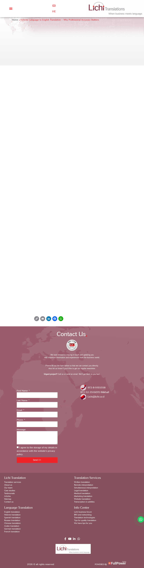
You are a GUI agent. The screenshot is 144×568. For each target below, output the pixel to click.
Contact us (8, 502)
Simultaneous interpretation (86, 488)
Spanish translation (12, 517)
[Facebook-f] (65, 539)
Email (20, 410)
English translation (12, 512)
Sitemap (7, 499)
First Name (22, 391)
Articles (7, 496)
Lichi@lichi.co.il (96, 396)
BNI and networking (83, 515)
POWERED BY (101, 564)
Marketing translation (83, 496)
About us (8, 485)
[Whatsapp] (78, 539)
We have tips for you (83, 523)
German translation (12, 529)
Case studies (9, 490)
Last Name (22, 400)
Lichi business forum (83, 512)
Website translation (82, 499)
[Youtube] (70, 539)
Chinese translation (12, 523)
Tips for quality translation (85, 520)
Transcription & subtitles (84, 502)
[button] (10, 8)
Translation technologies (84, 517)
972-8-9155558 (96, 387)
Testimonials (9, 493)
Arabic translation (11, 526)
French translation (12, 531)
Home (15, 19)
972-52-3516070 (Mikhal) (94, 392)
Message (21, 429)
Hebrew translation (12, 515)
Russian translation (12, 520)
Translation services (12, 482)
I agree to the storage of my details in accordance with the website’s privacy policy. (37, 451)
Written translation (82, 482)
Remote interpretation (83, 485)
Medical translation (82, 493)
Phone (20, 420)
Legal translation (81, 490)
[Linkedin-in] (74, 539)
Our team (8, 488)
